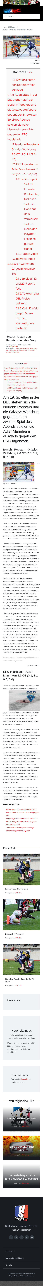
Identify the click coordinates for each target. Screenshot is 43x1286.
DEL (28, 348)
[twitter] (16, 1237)
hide (30, 72)
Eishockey (33, 348)
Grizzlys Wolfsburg (23, 350)
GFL (20, 893)
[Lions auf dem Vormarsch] (21, 900)
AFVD (16, 893)
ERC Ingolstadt (11, 350)
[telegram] (32, 1237)
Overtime (16, 352)
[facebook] (11, 1237)
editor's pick (26, 179)
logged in (24, 1079)
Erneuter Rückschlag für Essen (16, 889)
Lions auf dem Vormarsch (14, 934)
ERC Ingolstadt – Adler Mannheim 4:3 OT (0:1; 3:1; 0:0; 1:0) (25, 169)
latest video (27, 254)
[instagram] (21, 1237)
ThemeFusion (13, 1276)
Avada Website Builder (25, 1273)
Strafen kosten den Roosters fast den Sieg (23, 85)
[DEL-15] (21, 36)
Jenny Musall (13, 347)
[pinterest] (27, 1237)
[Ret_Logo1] (12, 9)
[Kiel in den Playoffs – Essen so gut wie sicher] (21, 946)
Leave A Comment (20, 264)
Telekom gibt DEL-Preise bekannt (27, 298)
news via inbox (23, 259)
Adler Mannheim (21, 348)
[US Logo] (21, 1206)
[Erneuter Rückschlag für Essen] (21, 855)
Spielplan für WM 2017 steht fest (27, 283)
